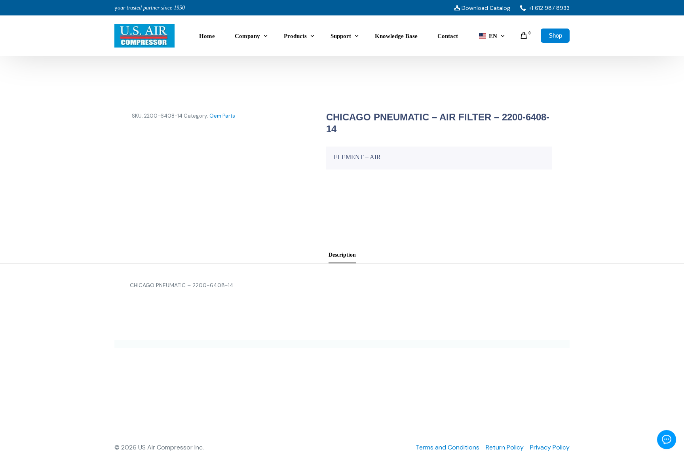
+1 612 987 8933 (549, 8)
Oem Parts (222, 115)
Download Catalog (486, 8)
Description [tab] (342, 254)
